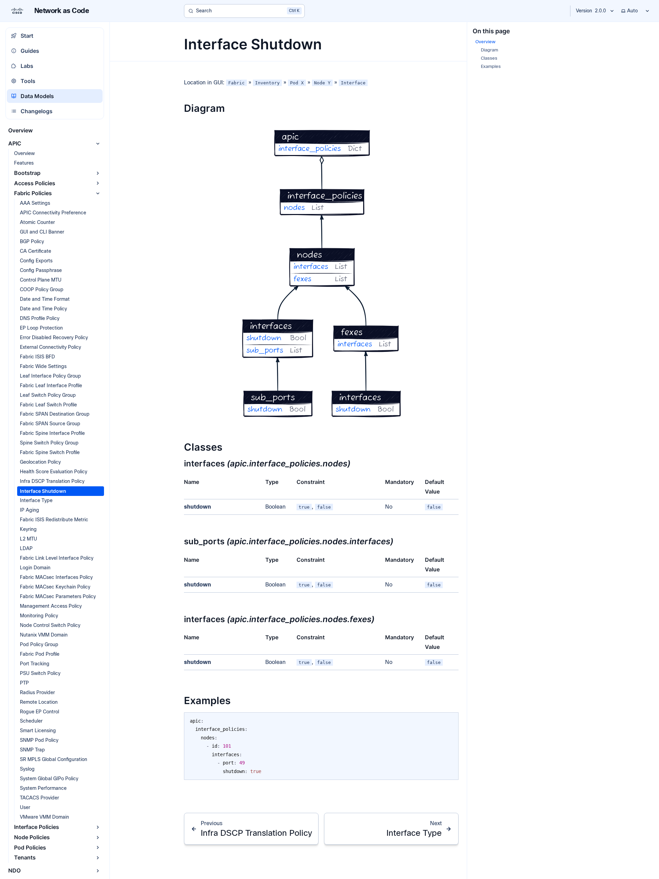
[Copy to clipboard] (449, 720)
